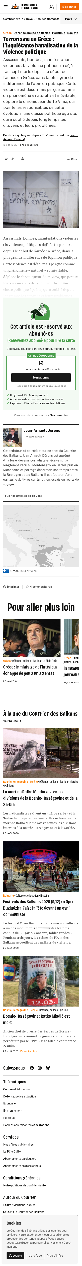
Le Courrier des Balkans (29, 6)
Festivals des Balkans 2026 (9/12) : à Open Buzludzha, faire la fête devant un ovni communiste (38, 908)
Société (72, 33)
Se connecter (59, 415)
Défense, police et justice (32, 33)
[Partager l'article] (23, 159)
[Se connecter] (53, 7)
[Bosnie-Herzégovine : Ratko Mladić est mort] (41, 981)
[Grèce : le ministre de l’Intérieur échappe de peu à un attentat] (32, 638)
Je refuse (35, 1255)
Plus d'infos (55, 1255)
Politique (58, 33)
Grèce (7, 33)
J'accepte (15, 1255)
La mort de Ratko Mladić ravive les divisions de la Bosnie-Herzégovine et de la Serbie (40, 798)
